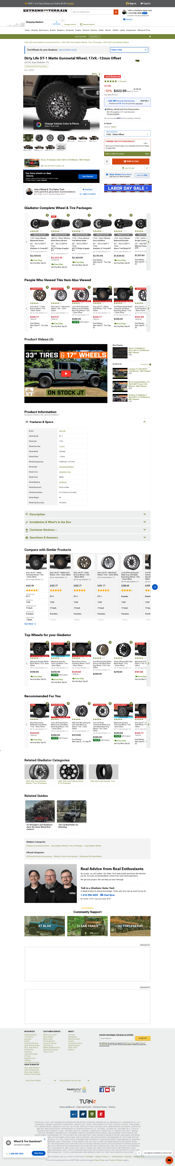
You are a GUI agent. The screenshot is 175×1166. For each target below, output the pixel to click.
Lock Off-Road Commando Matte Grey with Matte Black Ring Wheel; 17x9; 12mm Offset (101, 728)
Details (70, 3)
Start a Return (48, 1037)
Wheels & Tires (144, 30)
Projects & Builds (30, 1035)
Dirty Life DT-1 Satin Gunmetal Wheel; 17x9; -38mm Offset (143, 310)
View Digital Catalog (31, 1063)
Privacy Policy (131, 1043)
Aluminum (62, 482)
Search (116, 12)
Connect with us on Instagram (113, 1090)
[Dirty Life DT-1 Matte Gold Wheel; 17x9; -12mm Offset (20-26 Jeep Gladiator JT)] (102, 295)
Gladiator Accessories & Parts (37, 846)
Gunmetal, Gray (65, 472)
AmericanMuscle (67, 1107)
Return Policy (48, 1039)
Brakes (53, 30)
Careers (71, 1041)
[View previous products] (26, 242)
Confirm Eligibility (113, 114)
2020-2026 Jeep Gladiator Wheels (116, 42)
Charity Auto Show (75, 1043)
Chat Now (38, 1153)
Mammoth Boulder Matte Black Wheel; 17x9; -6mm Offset (39, 665)
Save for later (129, 168)
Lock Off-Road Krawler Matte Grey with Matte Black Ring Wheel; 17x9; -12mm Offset (80, 311)
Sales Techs (72, 1048)
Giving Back (72, 1037)
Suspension (131, 30)
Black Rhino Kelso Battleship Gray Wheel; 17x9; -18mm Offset (38, 726)
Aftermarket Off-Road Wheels (91, 856)
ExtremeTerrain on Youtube (107, 1090)
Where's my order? (50, 1035)
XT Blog (27, 1056)
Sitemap (89, 1157)
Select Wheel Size (112, 132)
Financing (28, 1052)
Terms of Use (48, 1052)
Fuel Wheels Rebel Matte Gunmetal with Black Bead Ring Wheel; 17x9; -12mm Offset (123, 311)
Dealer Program (74, 1045)
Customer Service (49, 1043)
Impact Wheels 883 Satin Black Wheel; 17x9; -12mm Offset (123, 665)
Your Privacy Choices (122, 1157)
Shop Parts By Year (31, 1043)
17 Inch (62, 446)
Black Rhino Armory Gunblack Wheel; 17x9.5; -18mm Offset (81, 665)
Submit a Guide (74, 1039)
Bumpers (61, 30)
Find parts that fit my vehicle (36, 66)
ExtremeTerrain (100, 1107)
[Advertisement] (87, 964)
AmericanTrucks (84, 1107)
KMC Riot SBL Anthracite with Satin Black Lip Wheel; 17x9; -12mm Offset (81, 727)
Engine (78, 30)
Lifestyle (34, 30)
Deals (27, 30)
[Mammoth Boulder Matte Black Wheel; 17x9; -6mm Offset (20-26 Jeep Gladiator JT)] (39, 650)
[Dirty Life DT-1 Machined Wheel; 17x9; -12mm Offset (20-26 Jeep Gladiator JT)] (60, 295)
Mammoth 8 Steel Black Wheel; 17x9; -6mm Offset (143, 665)
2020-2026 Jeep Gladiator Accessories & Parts (42, 42)
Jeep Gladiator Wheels (92, 846)
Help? (147, 154)
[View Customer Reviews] (110, 81)
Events (26, 1041)
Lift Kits (115, 30)
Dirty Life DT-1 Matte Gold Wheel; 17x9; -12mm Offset (102, 310)
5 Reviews (122, 81)
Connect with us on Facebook (101, 1090)
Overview (71, 1035)
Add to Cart (133, 161)
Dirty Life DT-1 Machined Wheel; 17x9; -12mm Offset (60, 310)
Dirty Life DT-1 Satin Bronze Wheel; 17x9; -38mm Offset (38, 310)
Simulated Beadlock (66, 467)
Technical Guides (30, 1054)
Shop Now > (94, 36)
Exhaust (86, 30)
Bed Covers (44, 30)
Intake (101, 30)
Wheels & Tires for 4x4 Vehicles (66, 856)
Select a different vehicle (114, 154)
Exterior (94, 30)
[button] (127, 19)
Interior (108, 30)
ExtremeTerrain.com (45, 11)
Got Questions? (49, 1041)
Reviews (71, 1050)
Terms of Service (116, 1160)
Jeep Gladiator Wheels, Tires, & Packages (66, 846)
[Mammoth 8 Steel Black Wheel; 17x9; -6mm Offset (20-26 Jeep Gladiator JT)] (144, 650)
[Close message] (150, 36)
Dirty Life (62, 431)
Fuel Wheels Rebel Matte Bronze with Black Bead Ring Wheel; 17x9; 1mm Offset (102, 666)
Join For (142, 175)
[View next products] (148, 242)
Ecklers (112, 1107)
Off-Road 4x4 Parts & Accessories (39, 856)
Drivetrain (70, 30)
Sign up (143, 1038)
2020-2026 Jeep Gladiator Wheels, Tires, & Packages (81, 42)
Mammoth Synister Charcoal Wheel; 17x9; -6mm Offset (59, 665)
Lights (122, 30)
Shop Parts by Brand (31, 1045)
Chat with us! (48, 1045)
